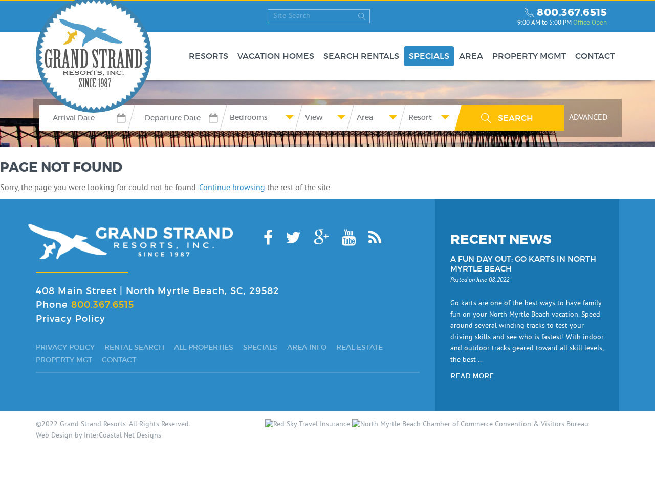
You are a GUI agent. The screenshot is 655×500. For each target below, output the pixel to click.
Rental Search (134, 347)
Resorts (208, 56)
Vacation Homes (275, 56)
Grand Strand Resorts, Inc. (130, 241)
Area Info (306, 347)
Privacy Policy (70, 318)
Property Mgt (64, 360)
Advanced (588, 118)
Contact (595, 56)
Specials (429, 56)
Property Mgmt (529, 56)
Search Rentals (361, 56)
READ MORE (472, 376)
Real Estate (359, 347)
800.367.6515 (572, 12)
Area (471, 56)
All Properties (203, 347)
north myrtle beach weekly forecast (500, 16)
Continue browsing (232, 188)
